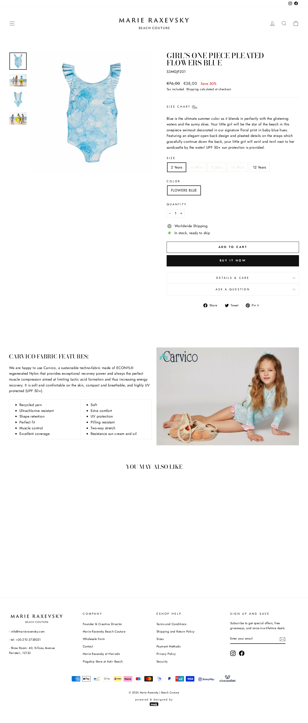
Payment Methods (168, 646)
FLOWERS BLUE (184, 190)
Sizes (159, 639)
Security (162, 661)
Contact (88, 646)
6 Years (196, 167)
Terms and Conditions (171, 624)
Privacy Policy (166, 653)
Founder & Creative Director (102, 624)
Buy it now (233, 260)
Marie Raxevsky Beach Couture (104, 631)
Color (173, 181)
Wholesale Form (94, 639)
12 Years (259, 167)
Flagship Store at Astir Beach (103, 661)
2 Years (176, 167)
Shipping (192, 89)
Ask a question (233, 289)
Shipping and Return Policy (175, 631)
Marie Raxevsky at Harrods (101, 653)
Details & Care (232, 278)
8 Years (217, 167)
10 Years (237, 167)
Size (171, 158)
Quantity (177, 204)
